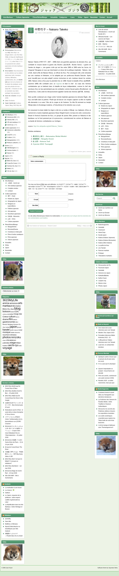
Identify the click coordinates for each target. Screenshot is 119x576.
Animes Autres (11, 150)
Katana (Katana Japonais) (106, 237)
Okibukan (8, 515)
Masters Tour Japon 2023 (106, 332)
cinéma (5, 314)
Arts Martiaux (9, 115)
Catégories (63, 17)
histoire (80, 151)
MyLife (7, 158)
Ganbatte (8, 484)
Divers (7, 145)
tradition (5, 345)
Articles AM (10, 120)
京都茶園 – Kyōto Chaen (106, 41)
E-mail (36, 199)
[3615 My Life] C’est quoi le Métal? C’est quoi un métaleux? (13, 461)
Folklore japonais (13, 208)
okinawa (13, 335)
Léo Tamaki (102, 248)
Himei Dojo (101, 232)
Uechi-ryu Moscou (104, 215)
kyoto (12, 330)
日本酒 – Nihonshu (13, 216)
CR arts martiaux (12, 122)
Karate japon (102, 235)
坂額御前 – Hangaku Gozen (43, 139)
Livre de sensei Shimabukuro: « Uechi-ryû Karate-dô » (106, 32)
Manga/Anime (12, 227)
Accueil (109, 17)
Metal (9, 168)
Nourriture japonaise (14, 214)
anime (6, 303)
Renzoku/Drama (13, 229)
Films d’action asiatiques (15, 234)
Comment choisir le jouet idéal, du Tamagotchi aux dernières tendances (106, 395)
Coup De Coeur (12, 163)
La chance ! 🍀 (9, 490)
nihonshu (17, 332)
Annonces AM (11, 117)
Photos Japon (102, 286)
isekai (7, 327)
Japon (86, 17)
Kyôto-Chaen (102, 278)
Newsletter (94, 17)
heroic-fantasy (8, 324)
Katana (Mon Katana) (105, 243)
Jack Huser (9, 567)
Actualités (54, 17)
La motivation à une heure (13, 487)
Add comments (85, 32)
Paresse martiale (103, 250)
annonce (14, 303)
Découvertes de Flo (104, 265)
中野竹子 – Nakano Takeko (51, 29)
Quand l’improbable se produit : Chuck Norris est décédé (106, 371)
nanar (12, 332)
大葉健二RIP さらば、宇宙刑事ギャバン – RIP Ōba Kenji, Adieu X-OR (14, 454)
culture (12, 316)
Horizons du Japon (104, 273)
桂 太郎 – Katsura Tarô (41, 141)
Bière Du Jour (11, 161)
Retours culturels (12, 142)
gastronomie (9, 322)
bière (18, 306)
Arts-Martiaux (8, 17)
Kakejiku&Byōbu (103, 275)
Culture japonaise (22, 17)
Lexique (10, 191)
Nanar (9, 153)
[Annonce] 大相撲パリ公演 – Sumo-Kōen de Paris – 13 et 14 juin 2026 (14, 442)
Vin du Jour (10, 171)
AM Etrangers (11, 148)
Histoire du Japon (13, 198)
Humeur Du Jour (12, 166)
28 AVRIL (8, 519)
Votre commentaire (37, 161)
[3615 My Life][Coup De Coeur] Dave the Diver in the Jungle (14, 398)
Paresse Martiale (103, 353)
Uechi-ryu (10, 125)
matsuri (16, 330)
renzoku (16, 337)
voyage (7, 347)
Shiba (80, 17)
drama (5, 319)
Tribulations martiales (105, 256)
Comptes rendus (13, 188)
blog (17, 308)
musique (6, 332)
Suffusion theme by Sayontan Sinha (107, 567)
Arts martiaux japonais (15, 186)
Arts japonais (12, 211)
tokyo (18, 343)
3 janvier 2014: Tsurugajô (43, 144)
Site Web (35, 205)
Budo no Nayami (103, 324)
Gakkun (7, 493)
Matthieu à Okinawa (11, 524)
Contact (102, 17)
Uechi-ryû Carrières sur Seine (105, 316)
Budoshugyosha (103, 224)
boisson (6, 311)
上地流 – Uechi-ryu (107, 93)
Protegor (101, 253)
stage (13, 342)
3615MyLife (10, 300)
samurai (88, 151)
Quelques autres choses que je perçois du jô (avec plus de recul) (107, 359)
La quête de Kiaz (103, 245)
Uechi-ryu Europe (103, 212)
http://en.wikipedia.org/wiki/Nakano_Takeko (48, 126)
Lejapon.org (102, 280)
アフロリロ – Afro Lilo (105, 46)
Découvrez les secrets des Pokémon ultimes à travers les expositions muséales (106, 411)
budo (12, 312)
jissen (19, 327)
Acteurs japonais (13, 239)
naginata (59, 84)
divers (17, 317)
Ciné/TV (9, 135)
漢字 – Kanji (11, 196)
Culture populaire (13, 221)
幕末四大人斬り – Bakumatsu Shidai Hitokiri (50, 136)
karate (6, 329)
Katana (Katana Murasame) (107, 240)
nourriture (6, 335)
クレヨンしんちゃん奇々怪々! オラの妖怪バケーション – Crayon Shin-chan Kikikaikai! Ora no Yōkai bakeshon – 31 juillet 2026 (107, 69)
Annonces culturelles (13, 130)
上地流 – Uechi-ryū (13, 183)
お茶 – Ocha (11, 219)
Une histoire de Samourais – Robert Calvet (42, 226)
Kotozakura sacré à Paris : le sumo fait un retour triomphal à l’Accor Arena (14, 412)
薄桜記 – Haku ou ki (83, 226)
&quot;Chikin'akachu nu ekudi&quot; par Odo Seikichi (12, 529)
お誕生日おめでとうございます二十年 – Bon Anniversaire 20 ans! (14, 405)
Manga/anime (11, 140)
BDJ (14, 306)
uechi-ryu (13, 345)
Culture (40, 32)
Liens (72, 17)
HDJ (16, 322)
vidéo (20, 345)
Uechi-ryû (12, 103)
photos (7, 337)
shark (4, 340)
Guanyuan (101, 230)
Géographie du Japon (14, 201)
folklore (15, 319)
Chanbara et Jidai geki (15, 232)
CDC (16, 311)
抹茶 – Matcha (102, 44)
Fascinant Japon (103, 268)
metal (20, 330)
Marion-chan (102, 283)
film (11, 319)
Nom (36, 194)
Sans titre (8, 521)
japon (84, 151)
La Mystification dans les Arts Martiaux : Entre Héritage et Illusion (14, 507)
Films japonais (12, 237)
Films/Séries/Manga (40, 17)
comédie (10, 314)
